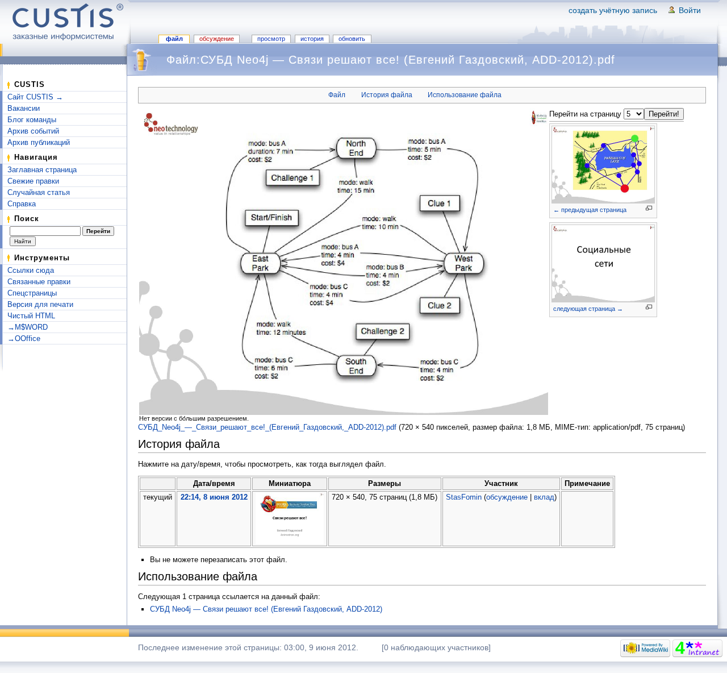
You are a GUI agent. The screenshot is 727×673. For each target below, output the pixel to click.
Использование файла (465, 95)
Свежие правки (33, 181)
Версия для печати (40, 304)
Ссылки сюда (30, 270)
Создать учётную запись (613, 10)
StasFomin (464, 497)
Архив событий (33, 131)
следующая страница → (588, 308)
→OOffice (23, 338)
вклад (544, 497)
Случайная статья (38, 192)
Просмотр (271, 38)
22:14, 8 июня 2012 (214, 497)
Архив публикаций (38, 142)
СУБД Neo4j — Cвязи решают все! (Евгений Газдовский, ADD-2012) (266, 609)
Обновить (352, 38)
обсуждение (507, 497)
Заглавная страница (42, 169)
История (312, 38)
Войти (690, 10)
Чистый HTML (31, 315)
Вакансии (23, 108)
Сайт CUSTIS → (35, 97)
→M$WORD (27, 327)
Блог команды (31, 119)
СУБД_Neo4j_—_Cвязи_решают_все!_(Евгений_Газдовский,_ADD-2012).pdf (267, 427)
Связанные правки (38, 281)
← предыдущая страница (589, 209)
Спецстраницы (32, 293)
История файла (386, 95)
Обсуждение (216, 38)
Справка (21, 204)
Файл (174, 38)
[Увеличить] (649, 208)
